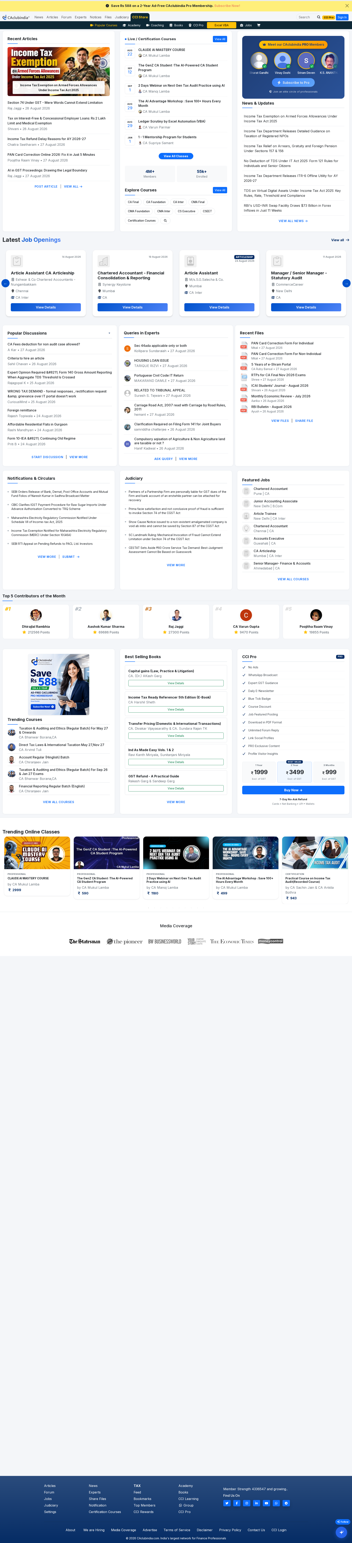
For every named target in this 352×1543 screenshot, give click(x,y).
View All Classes (176, 156)
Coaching (157, 25)
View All (72, 186)
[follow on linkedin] (256, 1503)
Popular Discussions (27, 333)
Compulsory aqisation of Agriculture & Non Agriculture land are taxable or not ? (179, 441)
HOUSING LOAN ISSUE (151, 360)
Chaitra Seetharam (22, 145)
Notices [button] (95, 17)
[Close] (347, 5)
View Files (280, 420)
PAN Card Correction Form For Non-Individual (286, 354)
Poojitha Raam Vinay (24, 160)
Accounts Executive (269, 538)
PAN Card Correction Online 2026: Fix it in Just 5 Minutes (51, 155)
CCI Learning (188, 1499)
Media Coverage (123, 1530)
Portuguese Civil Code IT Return (159, 375)
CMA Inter (163, 211)
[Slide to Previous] (5, 283)
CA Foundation (156, 202)
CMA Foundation (139, 211)
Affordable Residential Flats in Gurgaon (37, 424)
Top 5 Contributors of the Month (33, 596)
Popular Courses (106, 25)
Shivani (13, 129)
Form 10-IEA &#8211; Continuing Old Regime (42, 438)
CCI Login (279, 1530)
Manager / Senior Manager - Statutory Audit (212, 275)
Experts (95, 1492)
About (70, 1530)
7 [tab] (185, 908)
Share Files (97, 1499)
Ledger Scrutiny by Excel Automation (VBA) (171, 121)
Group (188, 1505)
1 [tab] (148, 908)
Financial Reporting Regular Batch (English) (52, 786)
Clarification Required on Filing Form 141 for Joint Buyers (177, 424)
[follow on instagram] (246, 1503)
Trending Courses (25, 719)
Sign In (342, 17)
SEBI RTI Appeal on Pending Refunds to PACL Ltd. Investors (52, 543)
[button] (318, 17)
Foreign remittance (22, 410)
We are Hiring (93, 1530)
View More (78, 457)
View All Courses (293, 579)
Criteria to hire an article (26, 358)
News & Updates (258, 103)
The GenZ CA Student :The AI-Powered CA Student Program (178, 67)
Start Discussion (47, 457)
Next (341, 870)
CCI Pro (198, 25)
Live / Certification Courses (152, 39)
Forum (49, 1492)
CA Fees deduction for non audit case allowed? (44, 344)
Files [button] (108, 17)
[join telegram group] (286, 1503)
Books (178, 25)
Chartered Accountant (271, 489)
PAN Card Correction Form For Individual (282, 343)
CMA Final (198, 202)
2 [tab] (155, 908)
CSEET (207, 211)
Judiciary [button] (122, 17)
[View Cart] (259, 25)
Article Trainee (265, 514)
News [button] (38, 17)
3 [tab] (161, 908)
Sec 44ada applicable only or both (160, 346)
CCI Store (140, 17)
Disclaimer (205, 1530)
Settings (50, 1512)
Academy (134, 25)
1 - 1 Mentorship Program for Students (167, 137)
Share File (304, 420)
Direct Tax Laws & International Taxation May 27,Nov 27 (61, 745)
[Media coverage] (176, 941)
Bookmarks (142, 1499)
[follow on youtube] (266, 1503)
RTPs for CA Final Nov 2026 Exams (278, 375)
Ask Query (163, 459)
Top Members (144, 1505)
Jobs (248, 25)
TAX (137, 1486)
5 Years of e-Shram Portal (271, 364)
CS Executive (186, 211)
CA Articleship (265, 551)
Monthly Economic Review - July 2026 (280, 396)
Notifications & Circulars (31, 478)
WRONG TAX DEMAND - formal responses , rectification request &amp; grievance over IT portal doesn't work (57, 393)
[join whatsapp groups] (276, 1503)
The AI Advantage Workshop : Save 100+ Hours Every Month (179, 103)
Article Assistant (114, 273)
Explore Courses (141, 190)
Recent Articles (22, 38)
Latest (31, 239)
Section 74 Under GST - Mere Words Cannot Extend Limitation (55, 103)
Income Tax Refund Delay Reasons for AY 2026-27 (47, 139)
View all (338, 240)
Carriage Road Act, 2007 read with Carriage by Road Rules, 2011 (180, 407)
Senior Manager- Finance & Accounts (282, 563)
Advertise (150, 1530)
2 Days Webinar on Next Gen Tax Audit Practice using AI (181, 85)
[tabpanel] (37, 867)
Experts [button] (81, 17)
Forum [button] (66, 17)
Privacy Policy (230, 1530)
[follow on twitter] (227, 1503)
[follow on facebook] (237, 1503)
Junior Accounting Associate (276, 501)
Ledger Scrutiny (221, 25)
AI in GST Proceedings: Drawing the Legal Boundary (47, 170)
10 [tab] (203, 908)
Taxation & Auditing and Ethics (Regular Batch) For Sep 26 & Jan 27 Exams (63, 772)
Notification (97, 1505)
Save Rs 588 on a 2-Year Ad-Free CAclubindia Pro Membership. (175, 6)
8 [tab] (191, 908)
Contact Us (256, 1530)
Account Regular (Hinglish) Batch (44, 757)
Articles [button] (52, 17)
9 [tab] (197, 908)
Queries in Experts (142, 332)
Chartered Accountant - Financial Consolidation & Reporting (44, 275)
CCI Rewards (144, 1512)
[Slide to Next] (346, 283)
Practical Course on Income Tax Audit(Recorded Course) (238, 880)
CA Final (133, 202)
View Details (176, 683)
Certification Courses (142, 220)
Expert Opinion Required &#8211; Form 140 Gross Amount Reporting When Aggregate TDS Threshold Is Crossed (60, 374)
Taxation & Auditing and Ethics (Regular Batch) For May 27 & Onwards (63, 730)
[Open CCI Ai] (341, 1532)
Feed (137, 1492)
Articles (50, 1486)
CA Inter (178, 202)
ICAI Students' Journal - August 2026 (279, 386)
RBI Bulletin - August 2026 (271, 407)
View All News (292, 221)
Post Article (46, 186)
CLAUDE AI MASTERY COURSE (161, 50)
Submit (69, 556)
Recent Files (252, 332)
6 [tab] (179, 908)
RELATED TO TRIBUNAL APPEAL (159, 390)
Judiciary (134, 478)
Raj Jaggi (14, 108)
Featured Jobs (256, 479)
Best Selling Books (143, 656)
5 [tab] (173, 908)
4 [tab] (167, 908)
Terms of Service (177, 1530)
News (93, 1486)
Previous (11, 870)
